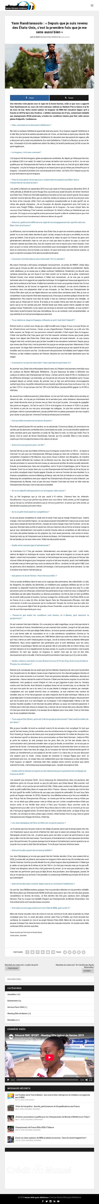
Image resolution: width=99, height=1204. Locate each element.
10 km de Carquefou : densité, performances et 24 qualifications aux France (47, 1106)
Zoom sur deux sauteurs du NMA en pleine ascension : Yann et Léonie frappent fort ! (50, 1138)
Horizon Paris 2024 (48, 37)
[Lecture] (8, 1080)
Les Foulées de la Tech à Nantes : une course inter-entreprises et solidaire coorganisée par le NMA (52, 1096)
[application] (49, 1057)
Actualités (11, 994)
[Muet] (86, 1080)
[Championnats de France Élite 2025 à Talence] (10, 1129)
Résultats (11, 1020)
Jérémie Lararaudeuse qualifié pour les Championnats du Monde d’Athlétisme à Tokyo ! (52, 1117)
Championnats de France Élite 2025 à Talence (34, 1127)
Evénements (12, 1001)
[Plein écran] (90, 1080)
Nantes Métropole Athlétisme (36, 1197)
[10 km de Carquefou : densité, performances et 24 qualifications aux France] (10, 1108)
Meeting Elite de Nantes (17, 1013)
